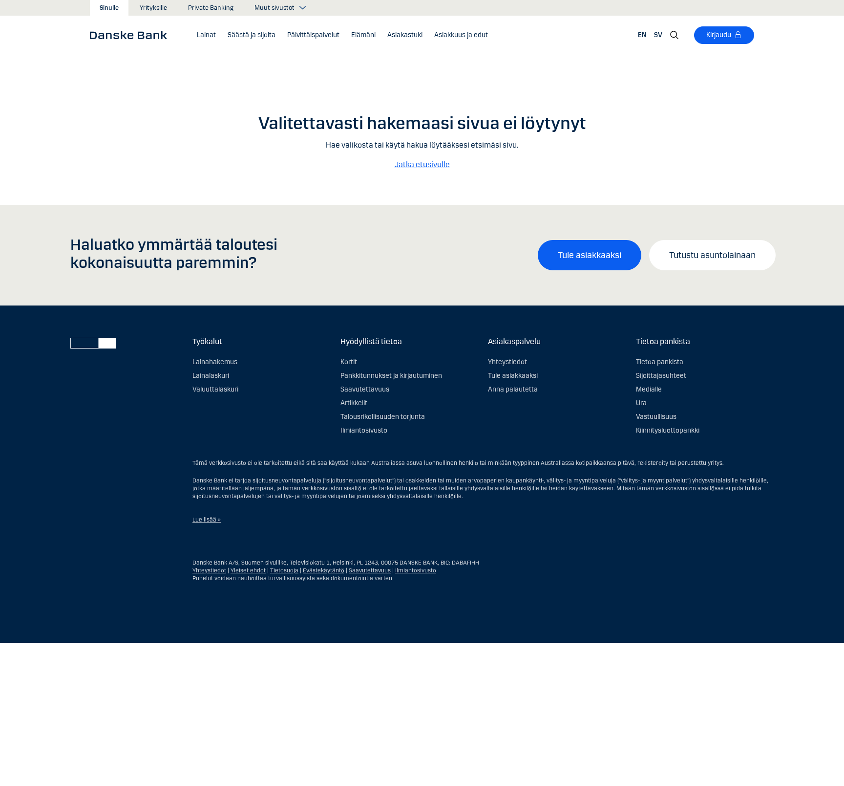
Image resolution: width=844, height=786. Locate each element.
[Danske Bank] (131, 35)
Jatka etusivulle (422, 164)
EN (642, 35)
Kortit (348, 362)
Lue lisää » (206, 519)
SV (658, 35)
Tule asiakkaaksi (589, 255)
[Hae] (674, 35)
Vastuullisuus (656, 417)
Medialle (649, 389)
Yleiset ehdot (248, 570)
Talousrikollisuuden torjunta (382, 417)
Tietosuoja (284, 570)
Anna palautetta (513, 389)
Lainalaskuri (210, 375)
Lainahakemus (214, 362)
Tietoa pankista (659, 362)
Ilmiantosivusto (363, 430)
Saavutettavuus (364, 389)
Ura (641, 403)
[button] (206, 35)
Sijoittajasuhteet (661, 375)
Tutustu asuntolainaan (712, 255)
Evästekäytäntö (323, 570)
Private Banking (210, 8)
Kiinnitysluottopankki (667, 430)
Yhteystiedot (507, 362)
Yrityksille (153, 8)
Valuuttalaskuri (215, 389)
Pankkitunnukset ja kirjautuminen (391, 375)
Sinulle (109, 8)
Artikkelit (353, 403)
